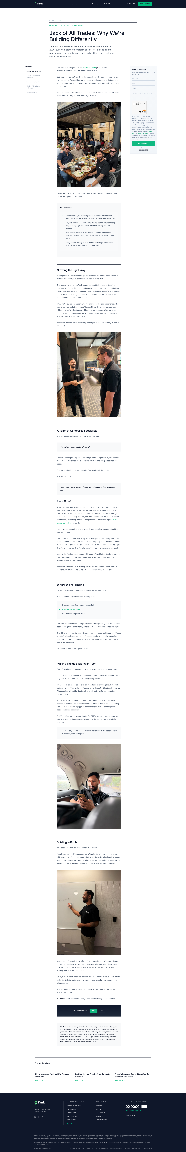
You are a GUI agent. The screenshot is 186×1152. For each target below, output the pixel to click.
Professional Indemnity (74, 1105)
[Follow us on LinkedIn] (35, 1117)
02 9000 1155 (131, 4)
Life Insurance (71, 1119)
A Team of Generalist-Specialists (33, 76)
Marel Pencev (78, 26)
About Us (99, 1105)
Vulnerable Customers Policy (132, 1148)
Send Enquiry (143, 143)
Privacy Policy (90, 1148)
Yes (93, 1010)
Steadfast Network (45, 1144)
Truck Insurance (72, 1116)
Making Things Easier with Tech (33, 87)
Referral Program (101, 1119)
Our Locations (100, 1112)
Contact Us (99, 1116)
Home (51, 20)
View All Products (73, 1124)
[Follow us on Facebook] (39, 1117)
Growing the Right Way (34, 71)
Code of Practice (147, 1148)
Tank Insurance (89, 68)
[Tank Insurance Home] (38, 4)
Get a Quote (145, 4)
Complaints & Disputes (116, 1148)
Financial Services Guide (77, 1148)
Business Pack (71, 1112)
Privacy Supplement (143, 133)
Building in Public (32, 92)
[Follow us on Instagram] (42, 1117)
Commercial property (71, 609)
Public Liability (71, 1109)
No (102, 1010)
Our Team (99, 1109)
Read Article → (40, 1080)
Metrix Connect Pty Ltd (101, 1142)
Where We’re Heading (33, 82)
